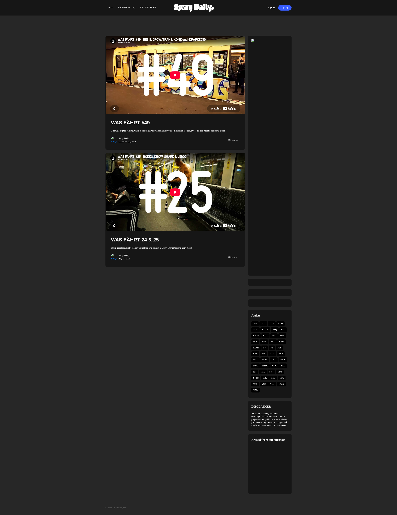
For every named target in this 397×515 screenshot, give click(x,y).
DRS (255, 342)
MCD (255, 360)
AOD (255, 329)
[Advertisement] (277, 467)
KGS (281, 353)
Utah (264, 384)
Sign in (271, 8)
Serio (280, 372)
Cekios (256, 335)
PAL (283, 366)
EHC (273, 342)
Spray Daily (123, 138)
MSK (274, 360)
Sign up (284, 8)
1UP (255, 323)
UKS (255, 384)
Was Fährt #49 (130, 122)
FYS (279, 348)
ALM (280, 323)
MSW (282, 360)
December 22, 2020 (127, 141)
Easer (264, 342)
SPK (265, 378)
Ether (281, 342)
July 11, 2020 (124, 259)
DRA (282, 335)
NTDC (265, 366)
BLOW (265, 329)
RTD (263, 372)
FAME (256, 348)
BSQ (275, 329)
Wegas (281, 384)
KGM (272, 353)
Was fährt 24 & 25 (135, 240)
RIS (254, 372)
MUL (255, 366)
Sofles (256, 378)
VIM (272, 384)
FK (264, 348)
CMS (265, 335)
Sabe (271, 372)
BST (283, 329)
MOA (264, 360)
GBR (255, 353)
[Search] (261, 8)
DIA (274, 335)
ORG (274, 366)
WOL (255, 390)
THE (273, 378)
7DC (263, 323)
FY (271, 348)
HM (263, 353)
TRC (282, 378)
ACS (272, 323)
